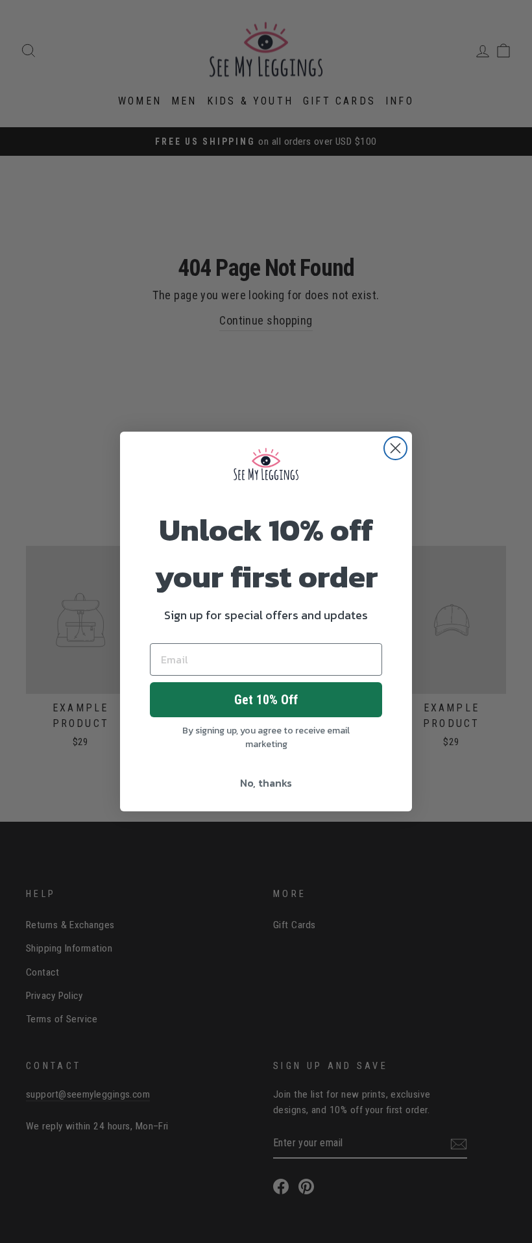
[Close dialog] (395, 448)
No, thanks (266, 783)
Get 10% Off (266, 700)
